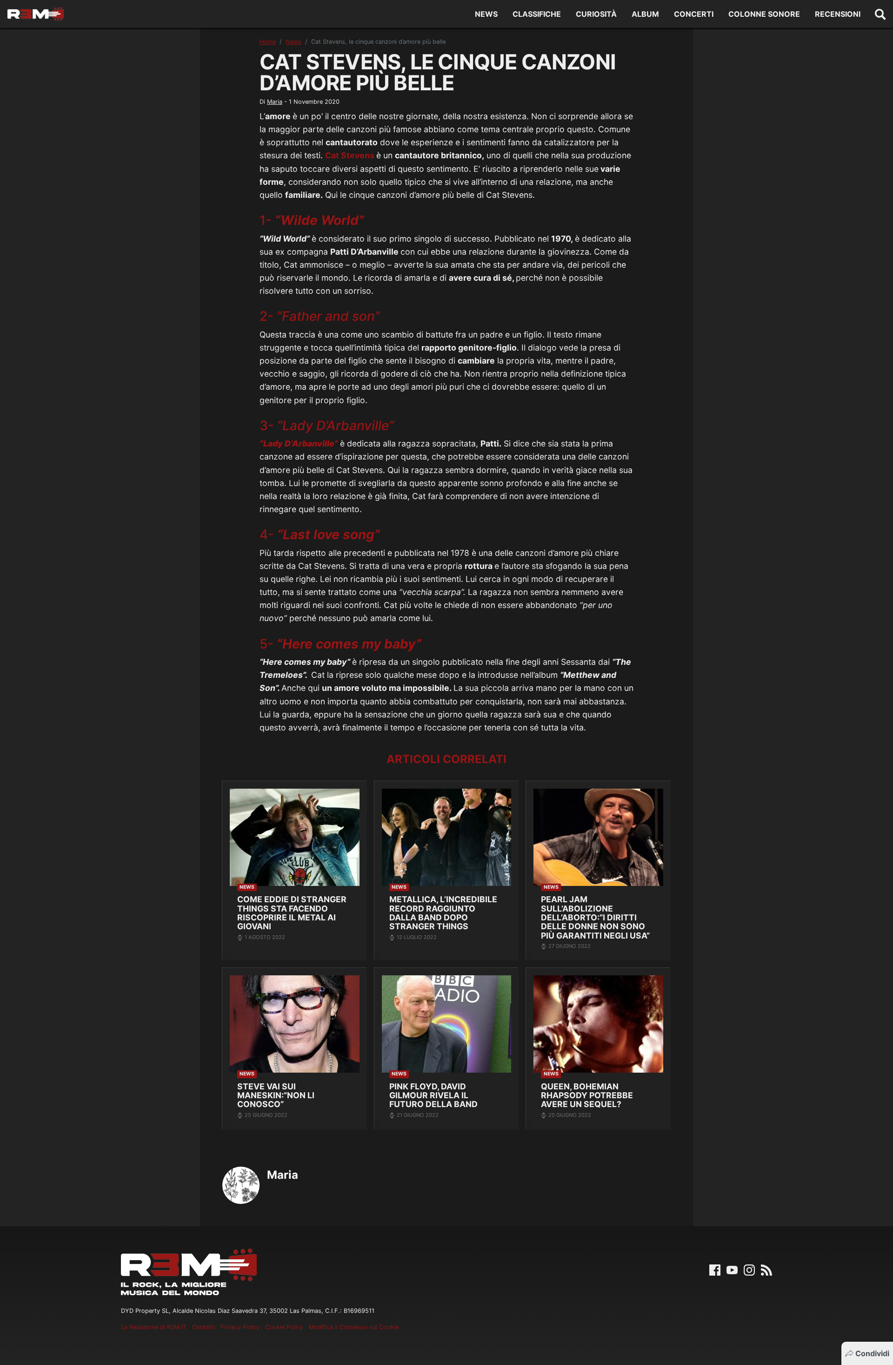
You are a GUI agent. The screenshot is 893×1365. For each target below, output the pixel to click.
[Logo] (35, 14)
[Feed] (766, 1269)
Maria (274, 101)
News (486, 14)
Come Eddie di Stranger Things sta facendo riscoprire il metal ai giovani (292, 913)
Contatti (203, 1327)
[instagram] (749, 1269)
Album (645, 14)
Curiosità (596, 14)
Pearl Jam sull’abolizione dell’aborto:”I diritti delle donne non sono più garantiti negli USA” (595, 917)
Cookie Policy (284, 1327)
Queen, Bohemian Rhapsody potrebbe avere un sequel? (587, 1095)
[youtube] (732, 1269)
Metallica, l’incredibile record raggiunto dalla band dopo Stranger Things (443, 913)
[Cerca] (880, 14)
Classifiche (537, 14)
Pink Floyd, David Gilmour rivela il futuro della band (433, 1095)
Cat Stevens (349, 155)
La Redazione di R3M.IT (154, 1327)
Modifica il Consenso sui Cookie (354, 1327)
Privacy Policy (240, 1327)
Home (268, 41)
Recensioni (837, 14)
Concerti (693, 14)
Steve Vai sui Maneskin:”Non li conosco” (275, 1095)
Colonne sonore (764, 14)
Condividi (872, 1353)
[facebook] (714, 1269)
